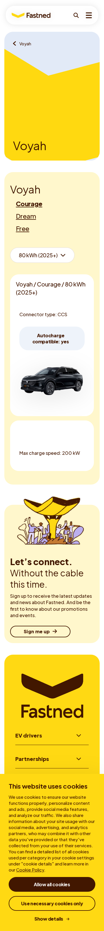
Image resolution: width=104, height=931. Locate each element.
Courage (29, 204)
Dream (26, 216)
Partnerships (32, 758)
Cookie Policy (30, 869)
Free (22, 228)
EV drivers (28, 735)
